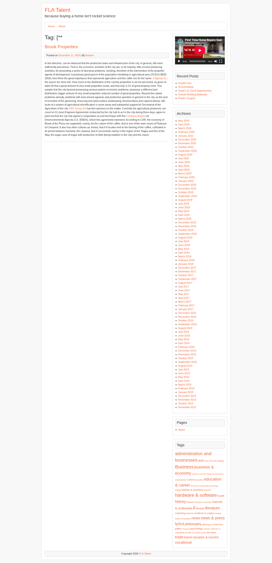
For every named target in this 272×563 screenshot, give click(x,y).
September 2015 (187, 362)
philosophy (193, 524)
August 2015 (185, 365)
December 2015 (187, 350)
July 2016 (183, 332)
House (190, 502)
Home (51, 26)
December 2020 (187, 139)
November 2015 (187, 354)
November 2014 (187, 399)
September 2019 (187, 196)
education (199, 480)
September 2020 (187, 151)
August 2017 (185, 283)
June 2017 (184, 290)
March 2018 (184, 256)
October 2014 (185, 403)
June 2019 (184, 207)
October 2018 (185, 230)
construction (180, 480)
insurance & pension (203, 502)
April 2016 (184, 343)
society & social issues (195, 532)
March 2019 (184, 218)
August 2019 (185, 200)
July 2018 (183, 241)
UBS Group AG (77, 108)
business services (199, 474)
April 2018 (184, 252)
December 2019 (187, 184)
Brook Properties (61, 46)
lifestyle (200, 508)
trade (179, 537)
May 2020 (183, 166)
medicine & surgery (204, 513)
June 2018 (184, 245)
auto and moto (211, 461)
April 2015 (184, 381)
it (194, 507)
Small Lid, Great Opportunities (195, 90)
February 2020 (186, 177)
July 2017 (183, 286)
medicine (190, 513)
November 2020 (187, 143)
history (180, 501)
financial (207, 490)
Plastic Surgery (186, 98)
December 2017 (187, 267)
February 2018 (186, 260)
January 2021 (185, 135)
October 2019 (185, 192)
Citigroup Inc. (160, 78)
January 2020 (185, 181)
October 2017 (185, 275)
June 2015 (184, 373)
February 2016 (186, 347)
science (206, 529)
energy (178, 490)
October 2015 (185, 358)
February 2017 (186, 305)
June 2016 (184, 335)
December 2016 (187, 313)
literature (212, 508)
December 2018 (187, 222)
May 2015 (183, 377)
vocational (183, 542)
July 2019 (183, 203)
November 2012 (187, 407)
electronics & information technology (204, 486)
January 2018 (185, 264)
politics (178, 528)
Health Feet (184, 83)
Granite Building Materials (192, 94)
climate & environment (215, 474)
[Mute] (215, 61)
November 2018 (187, 226)
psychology (196, 528)
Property (186, 529)
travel (188, 537)
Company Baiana (136, 116)
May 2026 (183, 120)
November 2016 (187, 316)
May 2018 (183, 249)
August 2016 (185, 328)
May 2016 (183, 339)
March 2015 (184, 384)
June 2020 (184, 162)
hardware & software (196, 495)
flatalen (90, 55)
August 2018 (185, 237)
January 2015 (185, 392)
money (218, 513)
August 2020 (185, 154)
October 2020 (185, 147)
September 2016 (187, 324)
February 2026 (186, 132)
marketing (180, 513)
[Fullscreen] (220, 61)
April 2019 (184, 215)
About (62, 26)
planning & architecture (212, 524)
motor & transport (183, 518)
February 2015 (186, 388)
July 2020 (183, 158)
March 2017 (184, 301)
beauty (221, 461)
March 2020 (184, 173)
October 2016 (185, 320)
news (196, 518)
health (221, 496)
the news (211, 532)
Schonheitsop (186, 87)
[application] (200, 50)
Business (184, 466)
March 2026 (184, 128)
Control (190, 479)
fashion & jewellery (192, 490)
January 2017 (185, 309)
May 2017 (183, 294)
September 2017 (187, 279)
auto (201, 460)
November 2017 (187, 271)
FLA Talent (57, 10)
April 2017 (184, 298)
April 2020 (184, 169)
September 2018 (187, 233)
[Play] (179, 61)
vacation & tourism (206, 537)
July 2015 (183, 369)
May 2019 (183, 211)
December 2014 (187, 396)
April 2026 (184, 124)
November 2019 (187, 188)
